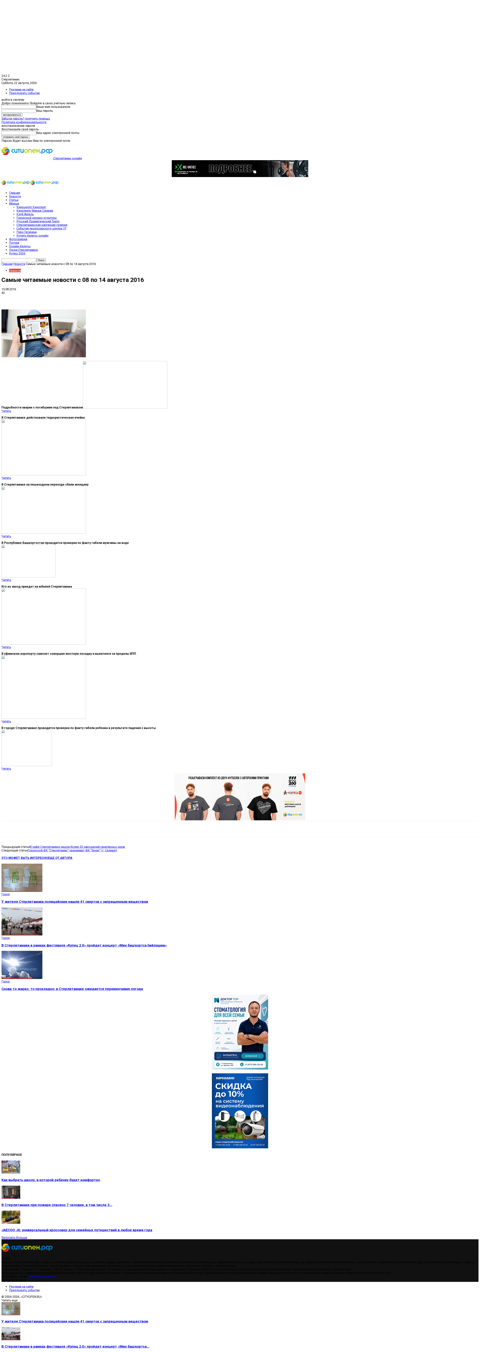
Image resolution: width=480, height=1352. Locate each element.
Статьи (13, 200)
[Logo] (16, 186)
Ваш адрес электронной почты (58, 133)
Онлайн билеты (20, 246)
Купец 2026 (17, 253)
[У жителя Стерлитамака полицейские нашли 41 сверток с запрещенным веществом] (22, 891)
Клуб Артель (25, 214)
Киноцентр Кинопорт (31, 207)
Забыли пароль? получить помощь (26, 118)
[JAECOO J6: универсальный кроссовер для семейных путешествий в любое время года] (11, 1222)
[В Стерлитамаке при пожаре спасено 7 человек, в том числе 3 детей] (11, 1198)
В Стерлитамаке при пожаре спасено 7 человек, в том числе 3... (57, 1205)
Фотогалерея (18, 239)
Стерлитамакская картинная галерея (41, 225)
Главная (14, 193)
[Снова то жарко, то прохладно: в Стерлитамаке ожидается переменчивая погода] (22, 978)
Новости (15, 196)
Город (6, 894)
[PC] (240, 176)
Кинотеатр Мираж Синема (34, 210)
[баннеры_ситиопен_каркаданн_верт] (240, 1147)
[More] (118, 299)
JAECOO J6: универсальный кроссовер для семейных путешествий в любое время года (77, 1230)
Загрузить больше (14, 1237)
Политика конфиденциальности (24, 122)
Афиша (14, 203)
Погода (14, 243)
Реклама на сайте (21, 89)
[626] (240, 819)
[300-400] (240, 1068)
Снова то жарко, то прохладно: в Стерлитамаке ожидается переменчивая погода (72, 989)
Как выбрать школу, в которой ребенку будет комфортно (51, 1180)
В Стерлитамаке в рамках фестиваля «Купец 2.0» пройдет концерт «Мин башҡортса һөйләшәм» (84, 945)
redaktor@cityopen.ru (42, 1276)
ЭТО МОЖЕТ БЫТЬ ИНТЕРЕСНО (25, 858)
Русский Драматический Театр (37, 221)
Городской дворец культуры (36, 218)
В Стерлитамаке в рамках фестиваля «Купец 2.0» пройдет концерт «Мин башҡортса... (75, 1346)
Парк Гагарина (26, 232)
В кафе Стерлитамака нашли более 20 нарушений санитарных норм (77, 847)
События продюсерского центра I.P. (41, 228)
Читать (6, 411)
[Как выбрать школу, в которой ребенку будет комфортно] (11, 1172)
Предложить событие (24, 93)
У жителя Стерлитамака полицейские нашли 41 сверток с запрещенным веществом (75, 902)
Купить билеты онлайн (32, 235)
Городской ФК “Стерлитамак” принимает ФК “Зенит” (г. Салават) (72, 850)
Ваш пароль (44, 111)
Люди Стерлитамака (23, 250)
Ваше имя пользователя (53, 107)
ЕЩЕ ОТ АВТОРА (60, 858)
